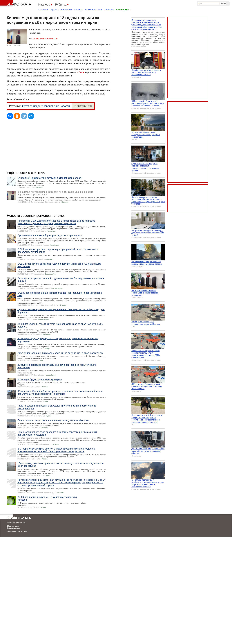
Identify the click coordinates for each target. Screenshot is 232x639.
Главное (43, 9)
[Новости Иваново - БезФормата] (16, 3)
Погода (78, 9)
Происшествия (93, 9)
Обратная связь (13, 526)
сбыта (80, 72)
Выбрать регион (13, 528)
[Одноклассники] (17, 116)
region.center (16, 45)
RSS (25, 531)
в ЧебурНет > (123, 9)
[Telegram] (24, 116)
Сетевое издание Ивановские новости (46, 106)
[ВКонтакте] (10, 116)
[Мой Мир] (31, 116)
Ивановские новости (47, 38)
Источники (66, 9)
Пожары (109, 9)
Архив (53, 9)
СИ (33, 38)
